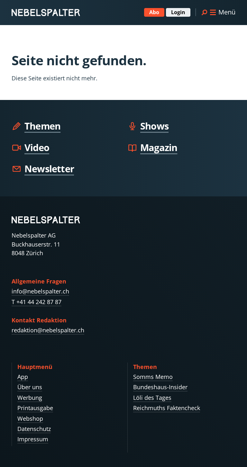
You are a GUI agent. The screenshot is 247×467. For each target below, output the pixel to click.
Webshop (30, 418)
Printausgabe (35, 408)
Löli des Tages (152, 397)
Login (178, 12)
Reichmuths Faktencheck (166, 408)
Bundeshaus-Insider (160, 387)
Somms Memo (153, 377)
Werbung (29, 397)
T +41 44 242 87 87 (36, 302)
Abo (154, 12)
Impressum (32, 439)
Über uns (29, 387)
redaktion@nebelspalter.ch (48, 330)
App (22, 377)
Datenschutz (34, 429)
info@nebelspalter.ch (40, 291)
